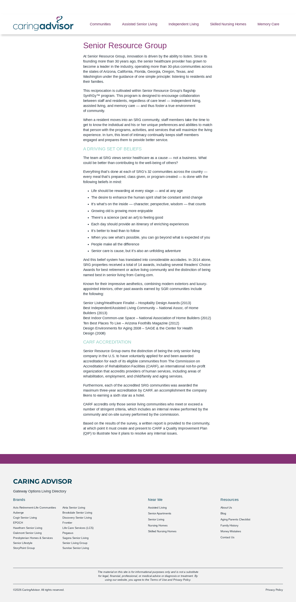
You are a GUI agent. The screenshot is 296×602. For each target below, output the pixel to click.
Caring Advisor (42, 481)
